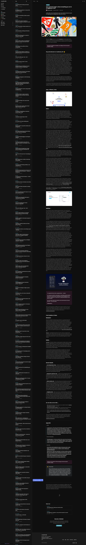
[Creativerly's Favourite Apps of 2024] (23, 500)
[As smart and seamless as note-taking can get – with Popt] (23, 229)
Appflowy (48, 208)
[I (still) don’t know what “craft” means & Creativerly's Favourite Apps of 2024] (23, 494)
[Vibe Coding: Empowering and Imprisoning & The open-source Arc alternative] (23, 131)
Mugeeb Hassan (68, 187)
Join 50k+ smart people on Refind (52, 407)
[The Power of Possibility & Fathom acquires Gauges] (23, 16)
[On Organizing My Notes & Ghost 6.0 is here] (23, 256)
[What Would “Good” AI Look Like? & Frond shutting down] (23, 331)
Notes (17, 115)
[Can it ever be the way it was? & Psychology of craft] (23, 154)
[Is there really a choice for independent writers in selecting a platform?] (23, 266)
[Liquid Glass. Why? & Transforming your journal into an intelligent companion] (23, 234)
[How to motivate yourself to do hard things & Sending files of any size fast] (23, 245)
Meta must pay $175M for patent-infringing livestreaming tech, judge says (59, 452)
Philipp (51, 39)
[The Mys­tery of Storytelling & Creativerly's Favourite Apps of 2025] (23, 111)
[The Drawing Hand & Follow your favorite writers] (59, 507)
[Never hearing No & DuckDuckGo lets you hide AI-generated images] (23, 272)
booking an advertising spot (55, 474)
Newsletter (48, 506)
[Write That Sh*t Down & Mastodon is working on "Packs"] (23, 186)
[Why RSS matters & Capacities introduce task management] (23, 126)
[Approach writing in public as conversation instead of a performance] (23, 467)
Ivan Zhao (47, 342)
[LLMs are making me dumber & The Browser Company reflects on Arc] (23, 304)
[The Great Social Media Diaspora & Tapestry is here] (23, 456)
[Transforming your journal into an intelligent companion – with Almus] (23, 240)
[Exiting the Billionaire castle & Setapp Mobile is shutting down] (23, 89)
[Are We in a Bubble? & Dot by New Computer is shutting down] (23, 218)
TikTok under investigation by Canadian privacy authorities (56, 455)
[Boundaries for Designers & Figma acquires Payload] (23, 288)
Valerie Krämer (48, 188)
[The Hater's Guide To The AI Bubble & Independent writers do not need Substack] (23, 261)
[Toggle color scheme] (83, 1)
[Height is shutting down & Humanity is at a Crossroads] (23, 373)
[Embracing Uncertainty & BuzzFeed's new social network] (23, 451)
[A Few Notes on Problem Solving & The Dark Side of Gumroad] (23, 357)
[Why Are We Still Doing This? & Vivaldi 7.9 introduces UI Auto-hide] (23, 35)
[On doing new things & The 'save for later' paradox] (23, 101)
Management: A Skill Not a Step (52, 373)
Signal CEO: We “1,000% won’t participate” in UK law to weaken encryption (59, 451)
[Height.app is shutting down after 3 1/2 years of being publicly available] (23, 378)
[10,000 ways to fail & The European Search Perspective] (23, 540)
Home (34, 1)
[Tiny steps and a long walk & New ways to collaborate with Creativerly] (23, 197)
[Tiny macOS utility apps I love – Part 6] (23, 208)
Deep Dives (17, 238)
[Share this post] (71, 10)
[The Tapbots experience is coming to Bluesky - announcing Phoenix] (23, 407)
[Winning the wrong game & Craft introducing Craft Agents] (23, 77)
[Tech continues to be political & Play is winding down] (23, 46)
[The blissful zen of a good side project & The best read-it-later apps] (23, 299)
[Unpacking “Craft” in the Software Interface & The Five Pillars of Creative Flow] (23, 529)
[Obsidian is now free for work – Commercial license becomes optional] (23, 434)
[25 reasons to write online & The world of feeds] (23, 509)
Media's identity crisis (50, 381)
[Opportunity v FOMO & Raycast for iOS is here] (23, 337)
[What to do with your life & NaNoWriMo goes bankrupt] (23, 367)
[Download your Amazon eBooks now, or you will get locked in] (23, 440)
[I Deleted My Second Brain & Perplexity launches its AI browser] (23, 277)
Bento (47, 108)
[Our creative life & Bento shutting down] (23, 121)
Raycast (47, 332)
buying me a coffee (65, 474)
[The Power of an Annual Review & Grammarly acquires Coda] (23, 504)
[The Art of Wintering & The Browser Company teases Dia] (23, 519)
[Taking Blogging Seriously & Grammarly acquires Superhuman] (23, 282)
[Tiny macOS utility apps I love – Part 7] (23, 57)
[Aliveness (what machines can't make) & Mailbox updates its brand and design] (23, 213)
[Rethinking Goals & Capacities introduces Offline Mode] (23, 472)
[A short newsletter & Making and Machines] (23, 31)
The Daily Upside (50, 439)
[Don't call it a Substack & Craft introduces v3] (23, 525)
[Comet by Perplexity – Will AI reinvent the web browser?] (23, 423)
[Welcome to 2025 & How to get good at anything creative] (23, 489)
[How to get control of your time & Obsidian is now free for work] (23, 429)
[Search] (84, 1)
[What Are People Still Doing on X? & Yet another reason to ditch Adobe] (23, 310)
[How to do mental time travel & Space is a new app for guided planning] (23, 192)
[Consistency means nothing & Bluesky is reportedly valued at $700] (23, 483)
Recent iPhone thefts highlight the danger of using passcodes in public (58, 447)
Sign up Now (59, 525)
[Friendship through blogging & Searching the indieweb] (23, 137)
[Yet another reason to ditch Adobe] (23, 320)
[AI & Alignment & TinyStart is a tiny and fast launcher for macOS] (59, 512)
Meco (62, 45)
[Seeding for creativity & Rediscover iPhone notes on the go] (23, 224)
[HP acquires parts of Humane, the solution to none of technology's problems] (23, 445)
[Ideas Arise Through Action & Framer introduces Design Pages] (23, 203)
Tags (37, 1)
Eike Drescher (55, 188)
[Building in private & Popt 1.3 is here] (23, 62)
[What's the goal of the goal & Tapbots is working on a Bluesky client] (23, 402)
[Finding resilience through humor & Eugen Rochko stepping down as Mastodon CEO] (23, 148)
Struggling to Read (50, 391)
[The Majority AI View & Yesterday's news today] (23, 182)
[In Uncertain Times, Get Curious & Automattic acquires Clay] (23, 293)
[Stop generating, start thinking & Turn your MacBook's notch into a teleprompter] (23, 66)
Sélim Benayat (63, 187)
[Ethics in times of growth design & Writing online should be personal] (23, 461)
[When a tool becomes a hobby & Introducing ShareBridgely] (23, 159)
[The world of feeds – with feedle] (23, 515)
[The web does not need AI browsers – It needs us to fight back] (23, 177)
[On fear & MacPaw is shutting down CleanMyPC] (23, 347)
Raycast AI (48, 317)
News (17, 175)
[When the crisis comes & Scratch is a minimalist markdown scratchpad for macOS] (23, 21)
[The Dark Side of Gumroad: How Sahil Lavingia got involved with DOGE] (23, 362)
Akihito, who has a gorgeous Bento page (64, 145)
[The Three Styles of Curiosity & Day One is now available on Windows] (23, 384)
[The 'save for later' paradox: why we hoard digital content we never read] (23, 106)
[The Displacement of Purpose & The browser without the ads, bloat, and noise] (23, 72)
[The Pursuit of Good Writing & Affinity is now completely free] (23, 165)
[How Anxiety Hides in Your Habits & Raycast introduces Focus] (23, 478)
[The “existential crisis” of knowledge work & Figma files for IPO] (23, 351)
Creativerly (61, 39)
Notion (47, 340)
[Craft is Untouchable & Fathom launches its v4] (23, 26)
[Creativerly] (3, 1)
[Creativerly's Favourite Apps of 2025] (23, 117)
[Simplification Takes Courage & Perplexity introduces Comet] (23, 413)
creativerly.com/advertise (50, 418)
